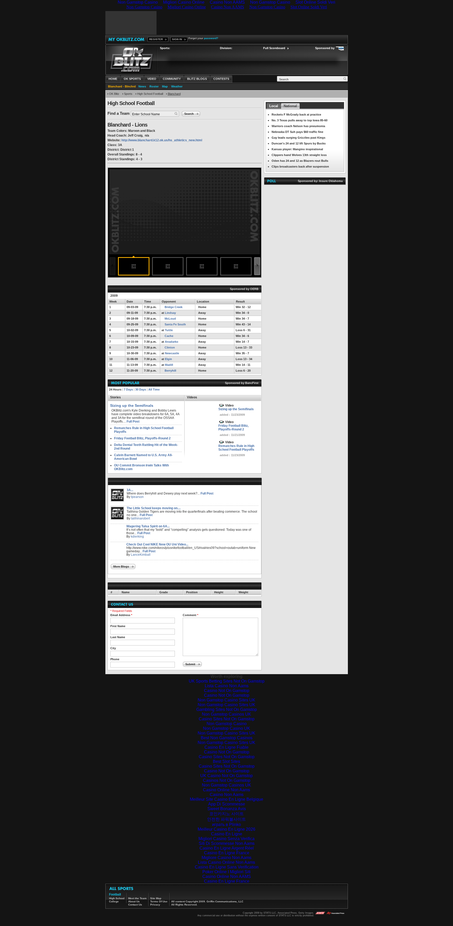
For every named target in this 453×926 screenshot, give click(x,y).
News (142, 86)
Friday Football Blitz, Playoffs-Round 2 (142, 438)
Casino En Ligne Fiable (226, 747)
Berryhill (170, 370)
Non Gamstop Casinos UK (226, 714)
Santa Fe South (175, 324)
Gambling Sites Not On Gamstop (226, 709)
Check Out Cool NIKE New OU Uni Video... (157, 544)
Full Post (133, 421)
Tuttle (169, 330)
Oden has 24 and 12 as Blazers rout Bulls (300, 160)
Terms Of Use (159, 901)
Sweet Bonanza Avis (226, 809)
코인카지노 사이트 (226, 813)
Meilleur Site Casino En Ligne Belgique (226, 799)
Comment (190, 615)
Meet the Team (137, 898)
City (113, 648)
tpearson (137, 497)
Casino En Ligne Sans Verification (226, 867)
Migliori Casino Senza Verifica (226, 838)
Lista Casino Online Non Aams (226, 862)
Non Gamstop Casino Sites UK (226, 700)
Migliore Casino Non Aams (226, 857)
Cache (169, 335)
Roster (154, 86)
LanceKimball (140, 554)
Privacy (155, 904)
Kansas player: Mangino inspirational (297, 149)
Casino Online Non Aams (226, 790)
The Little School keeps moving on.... (154, 508)
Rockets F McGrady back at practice (296, 114)
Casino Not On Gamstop (226, 690)
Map (165, 86)
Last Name (117, 637)
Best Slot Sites (226, 761)
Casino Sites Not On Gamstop (227, 719)
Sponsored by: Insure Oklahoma (320, 181)
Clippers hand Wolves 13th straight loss (299, 155)
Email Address (121, 615)
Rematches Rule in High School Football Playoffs (236, 447)
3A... (130, 490)
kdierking (137, 536)
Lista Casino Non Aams (227, 686)
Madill (169, 364)
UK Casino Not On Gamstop (226, 775)
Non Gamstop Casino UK (226, 728)
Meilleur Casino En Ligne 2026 (226, 829)
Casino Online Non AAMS (226, 876)
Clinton (170, 347)
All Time (154, 389)
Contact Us (135, 904)
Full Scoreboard (274, 48)
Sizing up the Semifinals (236, 409)
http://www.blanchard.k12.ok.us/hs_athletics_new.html (161, 140)
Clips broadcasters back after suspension (300, 166)
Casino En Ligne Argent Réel (226, 848)
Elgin (168, 359)
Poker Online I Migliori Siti (226, 872)
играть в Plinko (226, 824)
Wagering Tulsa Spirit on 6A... (148, 526)
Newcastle (172, 353)
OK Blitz (114, 93)
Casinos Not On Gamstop (226, 780)
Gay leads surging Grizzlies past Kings (298, 137)
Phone (114, 659)
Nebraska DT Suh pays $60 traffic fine (297, 131)
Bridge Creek (173, 307)
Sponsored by (325, 48)
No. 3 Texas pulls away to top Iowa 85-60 (299, 120)
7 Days (128, 389)
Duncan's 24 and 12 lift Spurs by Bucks (299, 143)
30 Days (140, 389)
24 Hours (115, 389)
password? (211, 38)
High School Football (150, 93)
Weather (176, 86)
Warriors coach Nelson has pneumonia (298, 126)
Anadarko (171, 341)
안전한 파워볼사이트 (226, 819)
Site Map (155, 898)
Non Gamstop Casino (227, 723)
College (114, 901)
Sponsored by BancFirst (241, 382)
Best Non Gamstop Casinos (226, 738)
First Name (117, 626)
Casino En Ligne (226, 834)
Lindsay (170, 312)
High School (117, 898)
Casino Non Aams (227, 794)
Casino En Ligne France (226, 853)
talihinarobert (140, 518)
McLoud (170, 318)
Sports (128, 93)
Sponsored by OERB (244, 288)
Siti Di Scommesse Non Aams (227, 843)
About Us (134, 901)
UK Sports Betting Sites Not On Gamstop (227, 681)
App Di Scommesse (226, 804)
